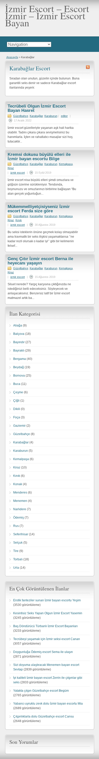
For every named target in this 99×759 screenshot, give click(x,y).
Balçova (18, 334)
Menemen (20, 501)
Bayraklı (18, 350)
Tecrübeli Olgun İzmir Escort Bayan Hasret (37, 108)
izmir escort (17, 172)
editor (64, 115)
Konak (17, 484)
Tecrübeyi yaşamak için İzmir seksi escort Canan (46, 639)
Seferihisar (20, 534)
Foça (16, 417)
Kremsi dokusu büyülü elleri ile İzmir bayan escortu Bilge (39, 156)
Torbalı (18, 559)
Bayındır (19, 342)
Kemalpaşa (66, 164)
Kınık (18, 220)
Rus (16, 526)
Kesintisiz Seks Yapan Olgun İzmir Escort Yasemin (47, 613)
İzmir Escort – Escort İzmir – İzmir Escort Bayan (47, 15)
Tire (16, 551)
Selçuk (18, 542)
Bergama (19, 359)
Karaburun (50, 115)
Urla (16, 567)
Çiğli (16, 400)
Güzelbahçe (20, 115)
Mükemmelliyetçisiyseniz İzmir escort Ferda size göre (39, 208)
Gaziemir (19, 425)
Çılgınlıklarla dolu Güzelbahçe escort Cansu (43, 716)
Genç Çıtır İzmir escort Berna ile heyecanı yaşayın (40, 260)
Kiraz (11, 168)
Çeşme (18, 392)
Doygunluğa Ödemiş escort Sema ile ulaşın (43, 652)
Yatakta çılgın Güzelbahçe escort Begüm (41, 690)
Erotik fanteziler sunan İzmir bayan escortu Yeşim (47, 600)
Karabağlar (36, 115)
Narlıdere (19, 509)
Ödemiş (18, 517)
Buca (16, 384)
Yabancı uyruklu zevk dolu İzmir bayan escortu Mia (48, 703)
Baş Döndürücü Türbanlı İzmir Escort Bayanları (45, 626)
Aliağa (17, 325)
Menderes (20, 492)
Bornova (19, 375)
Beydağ (18, 367)
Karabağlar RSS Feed (88, 67)
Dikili (16, 409)
